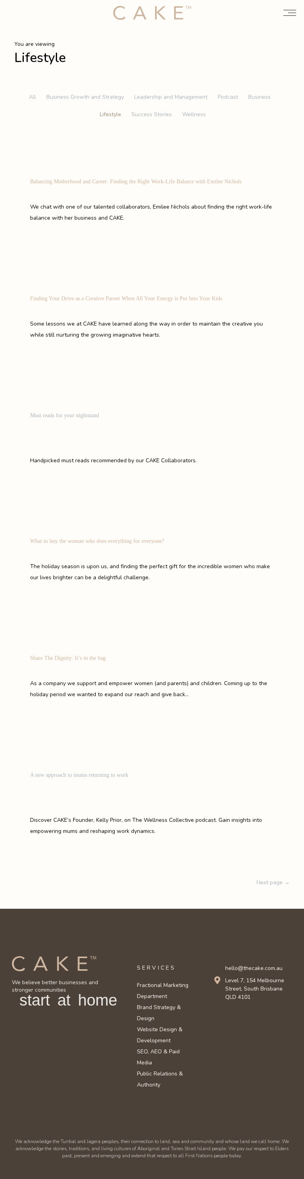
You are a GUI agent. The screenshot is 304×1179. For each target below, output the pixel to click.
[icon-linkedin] (242, 1017)
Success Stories (151, 114)
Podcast (228, 97)
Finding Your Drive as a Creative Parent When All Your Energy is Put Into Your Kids (126, 298)
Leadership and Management (170, 97)
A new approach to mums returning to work (79, 775)
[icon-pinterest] (254, 1017)
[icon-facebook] (218, 1017)
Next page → (273, 882)
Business (259, 97)
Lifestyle (110, 114)
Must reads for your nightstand (64, 415)
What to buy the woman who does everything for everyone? (97, 541)
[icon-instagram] (230, 1017)
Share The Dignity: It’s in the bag (68, 658)
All (32, 97)
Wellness (194, 114)
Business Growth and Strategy (85, 97)
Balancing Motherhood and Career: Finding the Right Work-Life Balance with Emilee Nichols (135, 182)
